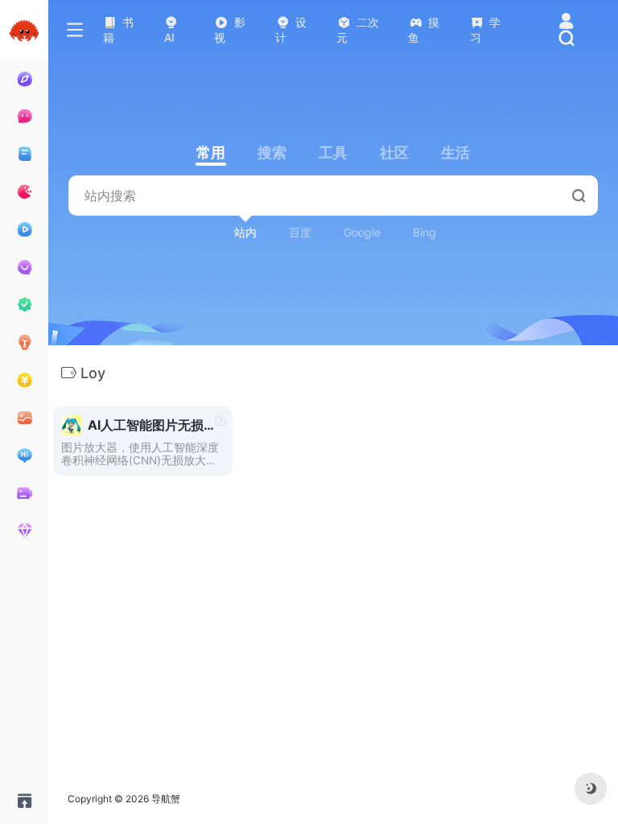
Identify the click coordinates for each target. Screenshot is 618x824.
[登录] (566, 22)
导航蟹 (165, 799)
